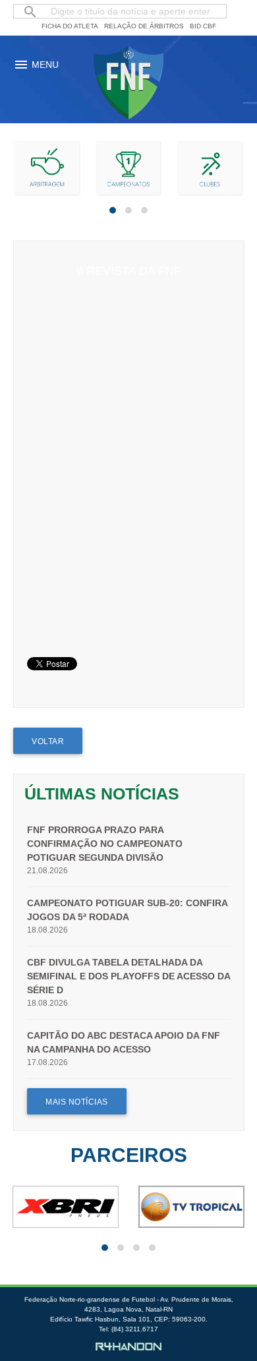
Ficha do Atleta (70, 26)
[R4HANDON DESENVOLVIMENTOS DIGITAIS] (128, 1347)
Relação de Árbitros (144, 26)
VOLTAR (48, 741)
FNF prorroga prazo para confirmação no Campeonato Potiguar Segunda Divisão (105, 844)
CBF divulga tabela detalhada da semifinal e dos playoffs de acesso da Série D (128, 976)
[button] (113, 210)
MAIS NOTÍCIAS (76, 1102)
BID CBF (203, 26)
